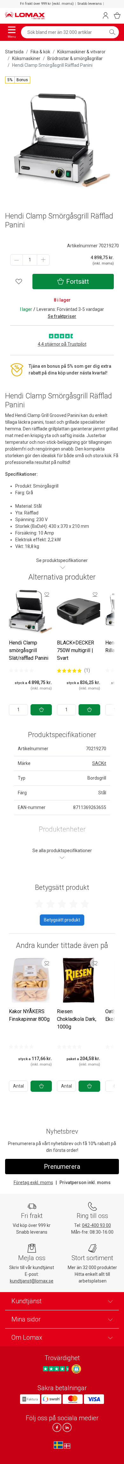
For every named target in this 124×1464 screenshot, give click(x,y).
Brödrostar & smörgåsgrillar (75, 58)
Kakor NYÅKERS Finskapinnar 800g (29, 1015)
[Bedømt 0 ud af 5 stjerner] (21, 670)
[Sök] (112, 32)
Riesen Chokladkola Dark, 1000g (76, 1019)
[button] (17, 79)
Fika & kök (40, 51)
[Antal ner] (16, 260)
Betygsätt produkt (62, 919)
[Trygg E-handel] (76, 1369)
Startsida (14, 51)
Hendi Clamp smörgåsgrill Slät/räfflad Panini (28, 650)
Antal (18, 1086)
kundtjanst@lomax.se (31, 1280)
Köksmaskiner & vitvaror (81, 51)
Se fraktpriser (62, 316)
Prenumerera (62, 1166)
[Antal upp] (43, 260)
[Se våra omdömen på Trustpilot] (56, 1369)
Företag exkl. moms (33, 1182)
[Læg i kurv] (41, 709)
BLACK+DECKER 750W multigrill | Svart (75, 650)
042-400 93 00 (96, 1225)
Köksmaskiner (26, 58)
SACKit (99, 763)
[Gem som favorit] (47, 594)
